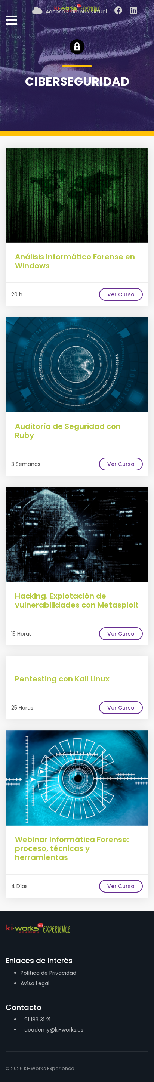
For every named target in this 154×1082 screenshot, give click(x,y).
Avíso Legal (35, 983)
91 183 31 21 (37, 1019)
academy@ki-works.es (53, 1029)
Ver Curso (121, 294)
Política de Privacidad (48, 973)
